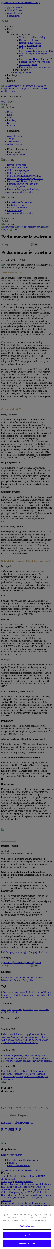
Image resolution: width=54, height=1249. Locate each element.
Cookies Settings (27, 1226)
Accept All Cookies (27, 1243)
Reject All (27, 1235)
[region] (27, 1227)
